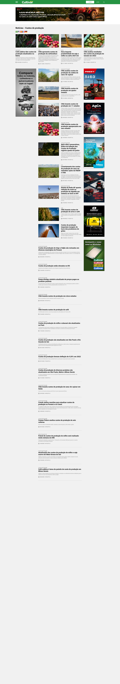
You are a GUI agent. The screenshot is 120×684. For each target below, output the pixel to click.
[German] (26, 31)
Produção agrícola (65, 122)
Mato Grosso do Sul (42, 434)
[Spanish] (21, 31)
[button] (17, 2)
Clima (62, 50)
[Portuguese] (17, 31)
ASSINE (90, 2)
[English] (19, 31)
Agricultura (18, 50)
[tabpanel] (60, 14)
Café (39, 50)
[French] (24, 31)
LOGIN (97, 2)
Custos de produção (88, 50)
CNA (62, 165)
